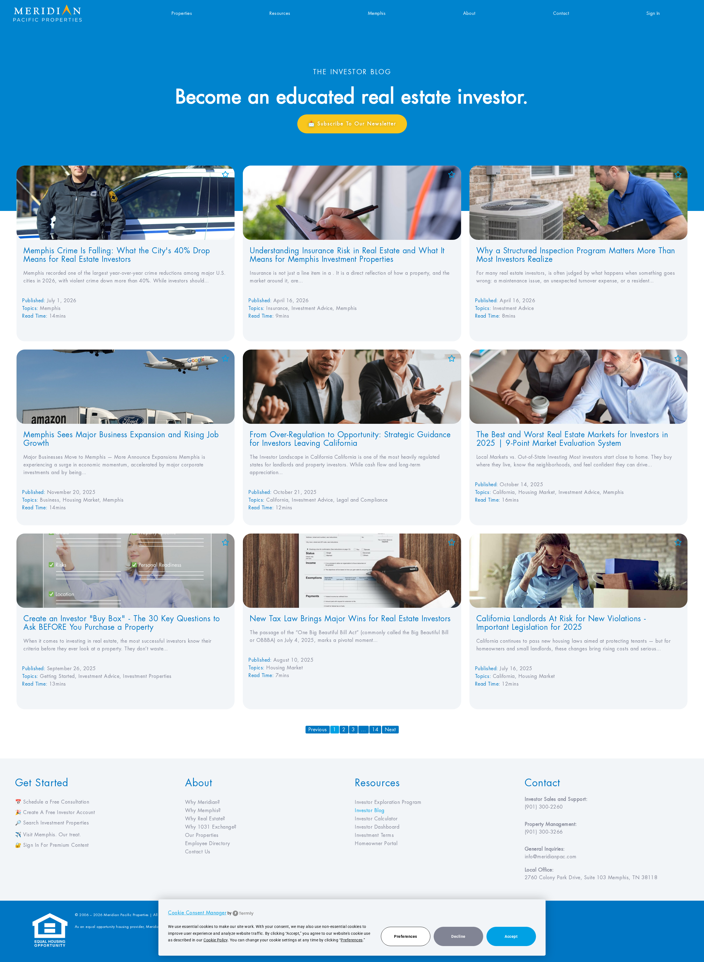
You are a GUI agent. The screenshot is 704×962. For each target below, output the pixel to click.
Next (390, 729)
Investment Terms (374, 835)
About (469, 13)
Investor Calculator (376, 818)
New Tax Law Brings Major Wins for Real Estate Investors (350, 619)
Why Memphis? (203, 810)
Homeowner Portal (376, 843)
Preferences (405, 936)
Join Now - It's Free (650, 951)
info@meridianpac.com (551, 856)
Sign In (653, 13)
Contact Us (197, 851)
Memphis (377, 13)
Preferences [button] (352, 940)
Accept (511, 936)
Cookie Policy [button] (216, 940)
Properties (182, 13)
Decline (458, 936)
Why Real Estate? (205, 818)
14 (376, 729)
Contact (561, 13)
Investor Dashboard (377, 826)
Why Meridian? (202, 802)
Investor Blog (370, 810)
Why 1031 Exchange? (211, 826)
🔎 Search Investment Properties (52, 822)
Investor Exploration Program (388, 802)
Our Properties (202, 835)
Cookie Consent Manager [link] (197, 912)
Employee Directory (207, 843)
